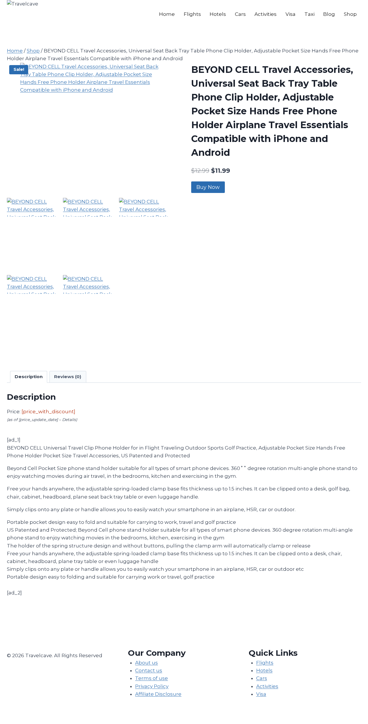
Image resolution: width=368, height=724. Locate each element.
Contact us (148, 670)
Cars (240, 14)
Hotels (218, 14)
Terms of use (151, 678)
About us (146, 663)
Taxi (309, 14)
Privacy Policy (151, 686)
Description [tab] (29, 376)
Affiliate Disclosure (158, 694)
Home (167, 14)
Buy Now (208, 187)
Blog (329, 14)
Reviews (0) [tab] (67, 376)
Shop (350, 14)
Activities (265, 14)
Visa (290, 14)
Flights (192, 14)
